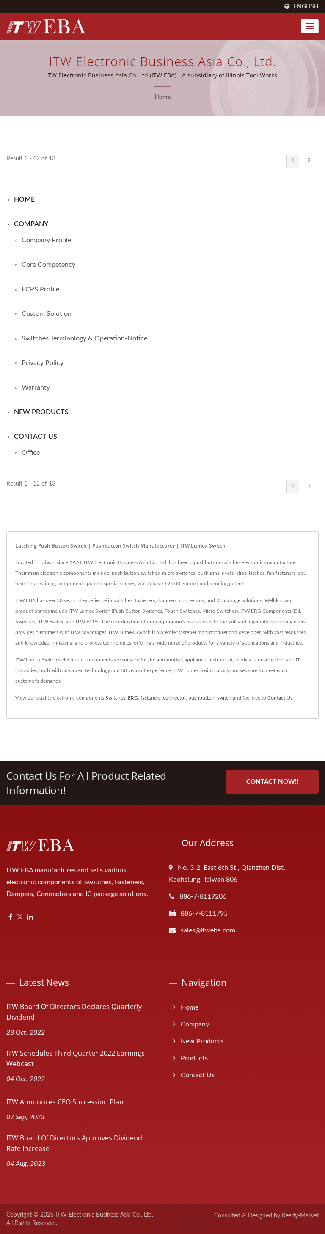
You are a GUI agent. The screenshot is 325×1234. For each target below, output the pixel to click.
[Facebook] (10, 917)
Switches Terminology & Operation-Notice (84, 338)
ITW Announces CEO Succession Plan (65, 1102)
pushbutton (201, 697)
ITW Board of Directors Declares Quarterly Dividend (74, 1012)
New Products (41, 412)
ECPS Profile (40, 289)
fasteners (150, 697)
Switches (115, 697)
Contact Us (35, 436)
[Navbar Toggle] (310, 26)
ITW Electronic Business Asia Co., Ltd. (104, 1215)
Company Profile (46, 240)
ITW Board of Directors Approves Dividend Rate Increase (74, 1143)
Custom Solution (47, 313)
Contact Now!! (272, 782)
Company (31, 224)
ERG (133, 697)
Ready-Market (300, 1216)
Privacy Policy (42, 363)
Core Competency (48, 264)
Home (162, 97)
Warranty (36, 387)
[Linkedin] (30, 917)
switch (224, 697)
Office (31, 452)
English (306, 6)
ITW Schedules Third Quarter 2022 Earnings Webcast (75, 1058)
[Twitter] (20, 917)
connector (174, 697)
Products (194, 1058)
